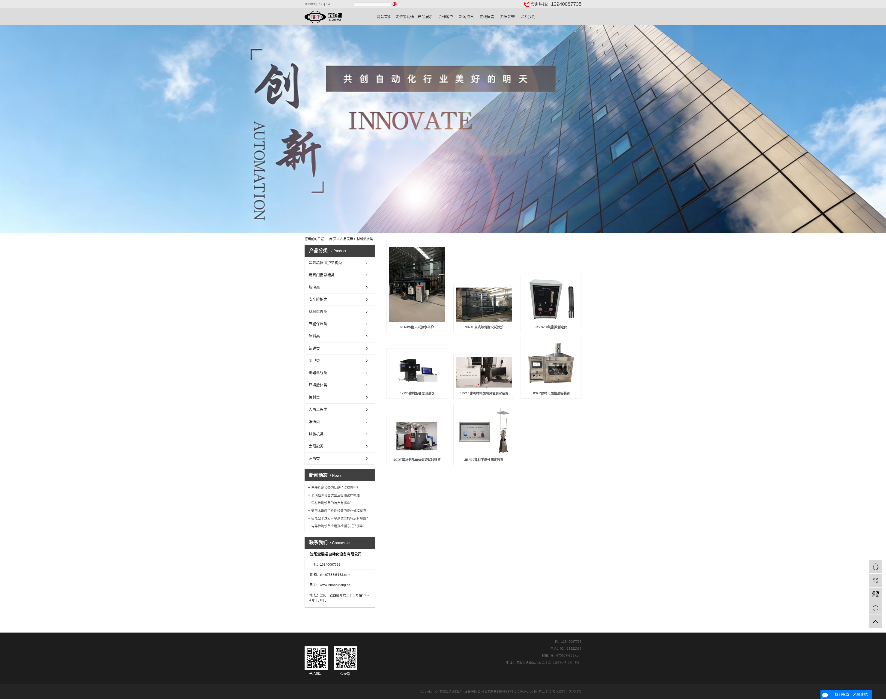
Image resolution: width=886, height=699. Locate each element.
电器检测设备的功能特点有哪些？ (335, 487)
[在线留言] (875, 608)
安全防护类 (318, 299)
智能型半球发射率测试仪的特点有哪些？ (340, 518)
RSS (320, 4)
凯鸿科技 (575, 691)
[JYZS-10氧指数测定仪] (551, 299)
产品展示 (425, 17)
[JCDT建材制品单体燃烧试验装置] (417, 435)
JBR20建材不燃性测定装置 (483, 460)
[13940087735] (875, 580)
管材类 (314, 397)
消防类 (314, 458)
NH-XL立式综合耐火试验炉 (483, 327)
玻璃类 (314, 287)
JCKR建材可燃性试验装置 (551, 393)
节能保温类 (318, 324)
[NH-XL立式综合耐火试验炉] (484, 305)
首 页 (332, 239)
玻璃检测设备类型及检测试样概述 (335, 495)
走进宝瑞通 (404, 17)
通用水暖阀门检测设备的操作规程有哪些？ (341, 511)
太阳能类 (316, 446)
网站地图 (310, 4)
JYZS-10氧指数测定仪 (551, 327)
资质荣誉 (507, 17)
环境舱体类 (318, 385)
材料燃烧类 (365, 239)
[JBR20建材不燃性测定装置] (484, 430)
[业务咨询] (875, 566)
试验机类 (316, 434)
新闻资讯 (466, 17)
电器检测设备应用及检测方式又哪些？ (338, 526)
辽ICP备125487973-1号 (502, 691)
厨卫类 (314, 361)
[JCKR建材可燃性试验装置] (551, 363)
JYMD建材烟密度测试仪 (417, 393)
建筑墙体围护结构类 (325, 263)
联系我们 (528, 17)
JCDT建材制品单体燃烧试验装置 (417, 460)
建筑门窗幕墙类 (322, 275)
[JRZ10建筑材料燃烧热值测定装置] (484, 372)
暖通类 (314, 422)
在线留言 (486, 17)
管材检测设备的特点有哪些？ (332, 503)
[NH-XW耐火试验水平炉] (417, 284)
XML (328, 4)
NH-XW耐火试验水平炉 (417, 327)
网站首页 (384, 17)
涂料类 (314, 336)
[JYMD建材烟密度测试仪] (417, 369)
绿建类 (314, 348)
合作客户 (445, 17)
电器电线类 (318, 373)
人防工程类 (318, 409)
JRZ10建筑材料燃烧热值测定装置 (484, 393)
